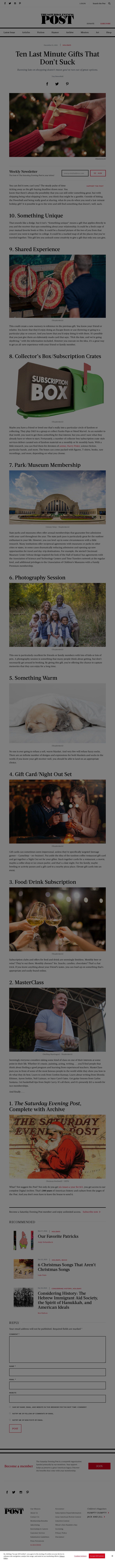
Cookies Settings (80, 1556)
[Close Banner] (112, 1556)
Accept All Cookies (97, 1556)
